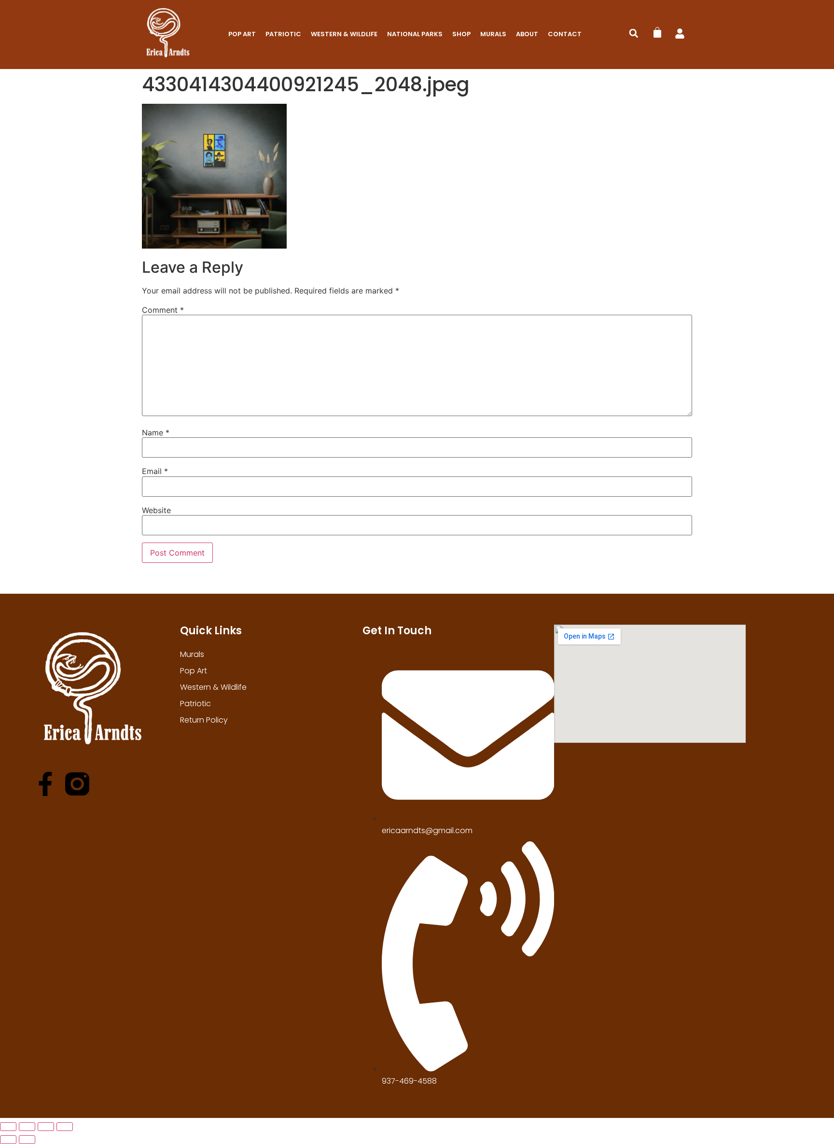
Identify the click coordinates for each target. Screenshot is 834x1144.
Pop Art (242, 34)
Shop (461, 34)
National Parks (415, 34)
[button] (634, 33)
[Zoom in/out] (8, 1126)
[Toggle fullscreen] (27, 1126)
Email (155, 471)
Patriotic (283, 34)
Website (156, 510)
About (527, 34)
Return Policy (204, 719)
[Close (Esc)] (64, 1126)
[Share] (46, 1126)
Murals (493, 34)
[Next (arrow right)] (27, 1139)
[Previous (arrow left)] (8, 1139)
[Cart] (657, 32)
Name (155, 432)
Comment (163, 310)
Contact (565, 34)
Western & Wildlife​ (344, 34)
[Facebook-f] (45, 784)
